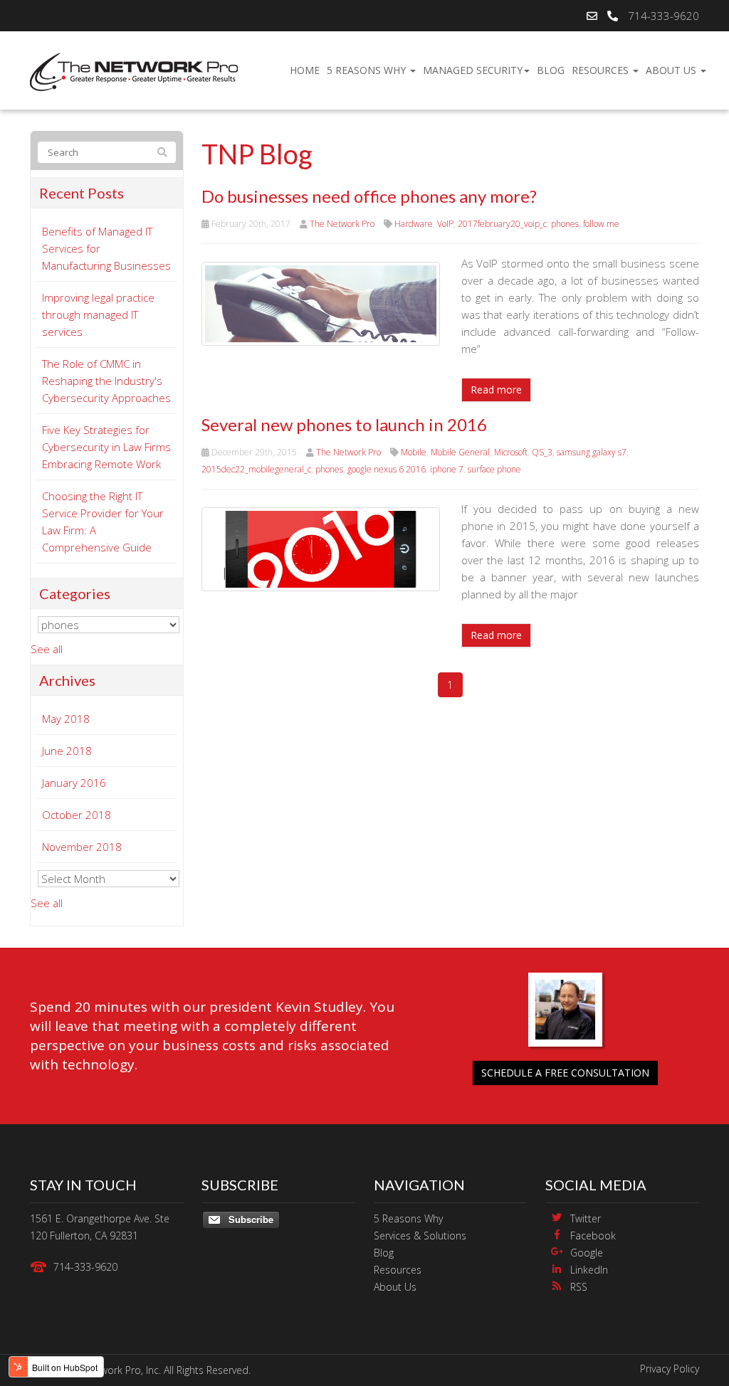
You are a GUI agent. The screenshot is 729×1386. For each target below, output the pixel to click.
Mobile (413, 452)
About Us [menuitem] (672, 70)
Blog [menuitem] (551, 70)
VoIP (445, 224)
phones (565, 224)
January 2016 (74, 783)
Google (586, 1252)
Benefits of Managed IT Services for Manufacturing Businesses (106, 248)
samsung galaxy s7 (591, 452)
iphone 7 (446, 469)
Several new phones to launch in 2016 (344, 424)
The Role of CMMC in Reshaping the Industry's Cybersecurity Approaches (106, 380)
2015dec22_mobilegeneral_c (256, 469)
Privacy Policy (669, 1368)
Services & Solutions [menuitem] (420, 1235)
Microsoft (511, 452)
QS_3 (542, 452)
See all (47, 649)
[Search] (162, 152)
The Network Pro (342, 224)
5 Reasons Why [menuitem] (368, 70)
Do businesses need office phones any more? (369, 196)
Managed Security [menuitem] (473, 70)
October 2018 (76, 815)
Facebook (593, 1235)
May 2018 (66, 718)
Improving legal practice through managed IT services (98, 314)
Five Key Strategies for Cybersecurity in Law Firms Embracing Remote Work (106, 447)
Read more (496, 389)
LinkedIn (589, 1269)
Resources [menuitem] (601, 70)
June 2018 (67, 751)
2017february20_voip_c (502, 224)
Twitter (585, 1218)
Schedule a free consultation (565, 1072)
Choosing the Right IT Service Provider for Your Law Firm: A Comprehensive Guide (103, 521)
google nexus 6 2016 (386, 469)
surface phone (494, 469)
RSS (578, 1287)
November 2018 (82, 847)
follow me (601, 224)
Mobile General (460, 452)
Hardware (413, 224)
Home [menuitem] (305, 70)
